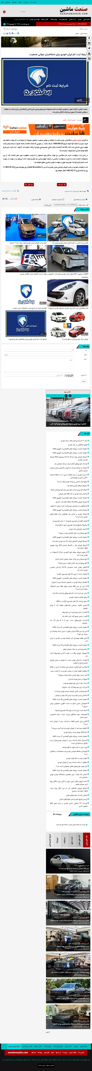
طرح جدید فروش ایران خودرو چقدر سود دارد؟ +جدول (28, 243)
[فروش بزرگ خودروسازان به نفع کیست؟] (67, 324)
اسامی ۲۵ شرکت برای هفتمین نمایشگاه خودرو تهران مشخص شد (69, 776)
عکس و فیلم (44, 19)
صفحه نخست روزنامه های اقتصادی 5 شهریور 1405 (69, 453)
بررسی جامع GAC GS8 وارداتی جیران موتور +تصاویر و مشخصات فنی (70, 972)
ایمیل (85, 355)
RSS (2, 2)
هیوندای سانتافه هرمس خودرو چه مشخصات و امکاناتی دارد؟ (69, 753)
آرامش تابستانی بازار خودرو (78, 529)
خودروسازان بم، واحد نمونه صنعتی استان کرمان (71, 559)
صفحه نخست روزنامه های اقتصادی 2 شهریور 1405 (69, 537)
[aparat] (89, 59)
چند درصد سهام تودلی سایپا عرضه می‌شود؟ (72, 675)
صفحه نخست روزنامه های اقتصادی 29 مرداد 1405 (69, 645)
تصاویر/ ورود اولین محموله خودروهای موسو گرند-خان (68, 424)
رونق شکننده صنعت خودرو (78, 597)
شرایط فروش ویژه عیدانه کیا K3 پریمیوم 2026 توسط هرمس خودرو (57, 24)
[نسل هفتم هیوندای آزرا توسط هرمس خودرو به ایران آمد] (68, 861)
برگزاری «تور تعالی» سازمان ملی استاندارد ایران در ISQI (68, 667)
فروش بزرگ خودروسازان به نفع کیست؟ (75, 339)
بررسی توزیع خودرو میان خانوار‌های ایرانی (73, 799)
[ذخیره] (10, 33)
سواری (79, 19)
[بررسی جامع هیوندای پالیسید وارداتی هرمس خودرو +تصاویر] (68, 991)
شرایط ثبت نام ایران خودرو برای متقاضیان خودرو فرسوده (28, 339)
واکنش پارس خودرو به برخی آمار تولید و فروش (71, 695)
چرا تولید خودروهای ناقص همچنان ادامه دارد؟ (71, 766)
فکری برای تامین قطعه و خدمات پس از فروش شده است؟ (69, 723)
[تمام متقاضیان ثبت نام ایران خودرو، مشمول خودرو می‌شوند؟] (67, 293)
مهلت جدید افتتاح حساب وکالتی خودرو (33, 274)
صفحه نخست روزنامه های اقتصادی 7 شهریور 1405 (69, 448)
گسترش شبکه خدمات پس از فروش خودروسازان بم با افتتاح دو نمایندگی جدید (69, 742)
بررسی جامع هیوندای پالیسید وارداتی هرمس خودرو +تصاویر (72, 998)
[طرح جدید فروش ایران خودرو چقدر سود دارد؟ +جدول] (26, 227)
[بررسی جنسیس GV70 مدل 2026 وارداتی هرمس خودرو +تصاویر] (68, 1017)
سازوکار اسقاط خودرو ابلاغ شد (77, 485)
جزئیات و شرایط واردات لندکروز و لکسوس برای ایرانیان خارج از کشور (69, 469)
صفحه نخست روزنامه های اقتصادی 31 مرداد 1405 (69, 627)
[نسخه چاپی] (7, 33)
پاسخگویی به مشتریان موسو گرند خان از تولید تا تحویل (68, 506)
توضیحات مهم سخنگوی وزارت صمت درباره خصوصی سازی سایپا (69, 716)
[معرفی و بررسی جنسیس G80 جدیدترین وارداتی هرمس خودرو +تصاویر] (68, 913)
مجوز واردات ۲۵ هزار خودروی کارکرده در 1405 (71, 601)
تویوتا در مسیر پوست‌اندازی (77, 679)
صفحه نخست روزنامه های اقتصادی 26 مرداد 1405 (69, 770)
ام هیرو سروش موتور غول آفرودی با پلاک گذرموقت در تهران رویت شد (69, 554)
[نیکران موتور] (45, 42)
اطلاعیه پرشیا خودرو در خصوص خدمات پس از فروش (69, 582)
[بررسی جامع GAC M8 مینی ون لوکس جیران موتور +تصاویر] (68, 939)
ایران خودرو (76, 191)
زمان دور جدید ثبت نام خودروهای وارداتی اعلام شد (69, 593)
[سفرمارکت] (45, 129)
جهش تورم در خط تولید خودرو (76, 758)
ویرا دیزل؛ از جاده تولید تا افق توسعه (74, 747)
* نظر (85, 359)
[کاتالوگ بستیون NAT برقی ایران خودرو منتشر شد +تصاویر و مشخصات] (67, 258)
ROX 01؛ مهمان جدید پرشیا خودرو (75, 732)
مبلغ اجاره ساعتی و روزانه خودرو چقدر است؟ (72, 481)
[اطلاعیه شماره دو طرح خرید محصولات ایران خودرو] (26, 293)
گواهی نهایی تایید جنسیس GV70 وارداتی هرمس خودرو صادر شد (69, 569)
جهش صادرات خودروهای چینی (76, 795)
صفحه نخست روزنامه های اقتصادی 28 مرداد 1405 (69, 699)
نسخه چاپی (34, 199)
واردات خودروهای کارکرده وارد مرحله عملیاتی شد (70, 463)
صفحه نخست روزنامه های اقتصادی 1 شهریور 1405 (69, 578)
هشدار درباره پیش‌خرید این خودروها (74, 612)
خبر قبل (30, 184)
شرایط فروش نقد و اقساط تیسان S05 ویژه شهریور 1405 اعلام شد (69, 547)
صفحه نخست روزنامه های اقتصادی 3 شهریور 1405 (69, 510)
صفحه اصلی (86, 19)
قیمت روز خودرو (34, 19)
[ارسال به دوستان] (4, 33)
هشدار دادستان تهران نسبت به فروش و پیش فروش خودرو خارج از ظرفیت (69, 661)
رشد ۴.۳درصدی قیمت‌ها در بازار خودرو (74, 440)
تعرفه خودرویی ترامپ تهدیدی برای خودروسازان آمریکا (69, 489)
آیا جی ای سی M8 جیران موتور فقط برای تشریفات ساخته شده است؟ (69, 588)
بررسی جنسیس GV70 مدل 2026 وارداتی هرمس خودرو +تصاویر (71, 1024)
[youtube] (89, 53)
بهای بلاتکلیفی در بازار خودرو (77, 444)
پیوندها (14, 2)
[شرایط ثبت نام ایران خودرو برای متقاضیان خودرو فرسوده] (26, 324)
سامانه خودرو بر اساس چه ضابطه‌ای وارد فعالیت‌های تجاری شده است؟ (69, 515)
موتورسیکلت (53, 19)
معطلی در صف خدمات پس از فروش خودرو (72, 762)
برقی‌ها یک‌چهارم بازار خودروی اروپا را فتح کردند (71, 525)
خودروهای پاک (63, 19)
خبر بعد (60, 184)
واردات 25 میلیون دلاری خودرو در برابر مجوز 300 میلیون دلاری (69, 805)
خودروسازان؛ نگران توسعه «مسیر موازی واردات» (71, 691)
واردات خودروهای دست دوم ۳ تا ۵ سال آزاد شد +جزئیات (69, 622)
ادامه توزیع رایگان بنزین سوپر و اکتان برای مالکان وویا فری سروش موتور (69, 783)
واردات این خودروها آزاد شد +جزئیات (74, 687)
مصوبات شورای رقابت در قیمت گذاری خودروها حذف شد (69, 655)
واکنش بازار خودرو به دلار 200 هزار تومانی (73, 494)
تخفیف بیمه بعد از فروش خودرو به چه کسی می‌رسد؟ (69, 728)
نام (86, 350)
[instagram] (89, 43)
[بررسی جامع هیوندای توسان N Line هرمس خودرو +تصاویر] (68, 887)
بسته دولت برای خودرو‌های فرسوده (75, 683)
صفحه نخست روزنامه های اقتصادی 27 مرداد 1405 (69, 736)
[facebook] (89, 38)
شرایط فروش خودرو (19, 19)
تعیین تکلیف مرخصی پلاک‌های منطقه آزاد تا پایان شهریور (69, 607)
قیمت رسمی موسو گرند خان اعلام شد (74, 616)
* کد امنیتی (84, 375)
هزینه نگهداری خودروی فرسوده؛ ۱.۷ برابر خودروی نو (70, 521)
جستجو (8, 2)
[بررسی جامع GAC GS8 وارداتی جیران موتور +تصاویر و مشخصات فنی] (68, 965)
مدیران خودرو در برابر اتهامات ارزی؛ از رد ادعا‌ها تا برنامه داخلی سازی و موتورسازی (69, 476)
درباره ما (26, 2)
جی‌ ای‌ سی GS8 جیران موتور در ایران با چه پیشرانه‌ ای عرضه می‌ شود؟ (69, 633)
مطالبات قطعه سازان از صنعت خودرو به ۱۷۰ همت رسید (68, 671)
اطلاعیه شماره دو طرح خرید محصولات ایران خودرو (30, 308)
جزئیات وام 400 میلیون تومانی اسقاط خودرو (70, 825)
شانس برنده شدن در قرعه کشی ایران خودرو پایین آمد (70, 243)
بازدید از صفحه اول (79, 199)
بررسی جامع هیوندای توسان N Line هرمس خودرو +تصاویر (73, 895)
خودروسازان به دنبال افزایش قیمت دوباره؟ (73, 533)
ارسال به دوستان (56, 199)
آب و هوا (58, 1052)
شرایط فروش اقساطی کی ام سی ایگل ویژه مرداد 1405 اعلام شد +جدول (69, 790)
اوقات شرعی (72, 1052)
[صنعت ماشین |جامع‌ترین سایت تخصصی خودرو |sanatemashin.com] (71, 11)
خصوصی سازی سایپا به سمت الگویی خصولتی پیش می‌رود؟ (69, 705)
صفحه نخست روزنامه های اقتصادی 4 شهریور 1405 (69, 498)
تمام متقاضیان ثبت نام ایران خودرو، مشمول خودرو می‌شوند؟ (68, 308)
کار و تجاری (72, 19)
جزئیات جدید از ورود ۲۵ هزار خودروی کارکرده (72, 574)
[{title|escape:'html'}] (68, 412)
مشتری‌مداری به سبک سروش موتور (75, 649)
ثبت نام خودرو (68, 191)
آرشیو (20, 2)
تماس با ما (33, 2)
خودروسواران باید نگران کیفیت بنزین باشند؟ (72, 563)
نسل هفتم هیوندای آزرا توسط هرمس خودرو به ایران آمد (69, 640)
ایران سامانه (41, 1065)
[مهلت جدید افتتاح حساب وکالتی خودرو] (26, 258)
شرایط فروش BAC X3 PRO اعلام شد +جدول (71, 502)
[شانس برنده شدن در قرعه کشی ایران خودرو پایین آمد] (67, 227)
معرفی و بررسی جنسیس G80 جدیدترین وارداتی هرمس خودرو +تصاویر (69, 920)
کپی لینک (48, 205)
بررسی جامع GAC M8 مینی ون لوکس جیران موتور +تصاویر (73, 946)
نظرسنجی (46, 1052)
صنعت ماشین (76, 140)
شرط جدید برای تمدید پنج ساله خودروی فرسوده (71, 710)
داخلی (77, 33)
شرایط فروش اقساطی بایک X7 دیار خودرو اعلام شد (69, 541)
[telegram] (89, 48)
